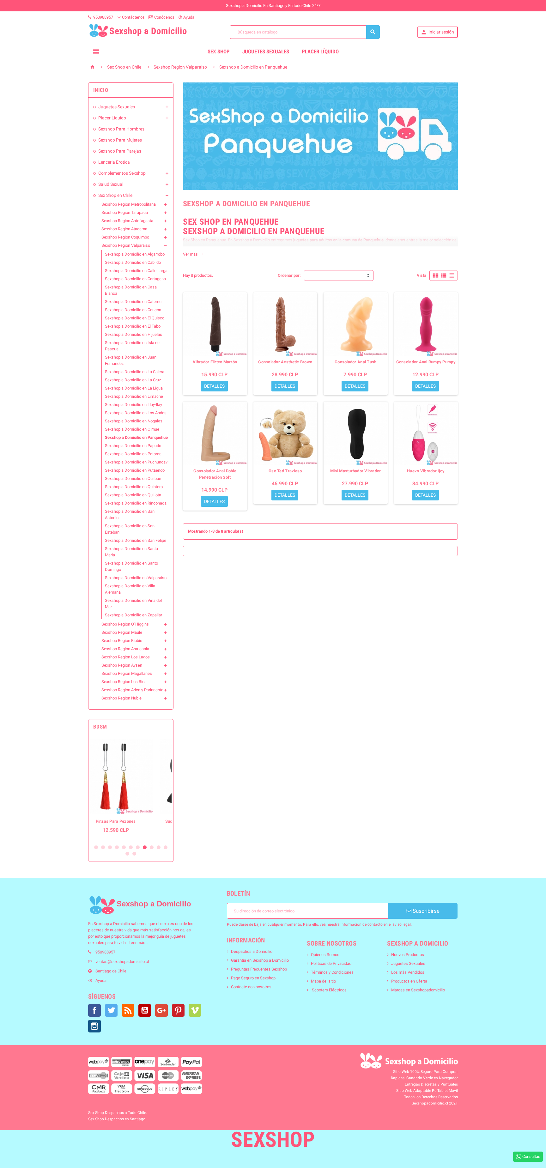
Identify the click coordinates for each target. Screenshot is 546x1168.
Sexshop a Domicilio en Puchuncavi (136, 462)
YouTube (144, 1010)
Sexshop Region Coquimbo (125, 237)
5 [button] (124, 847)
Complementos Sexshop (122, 173)
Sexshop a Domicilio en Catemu (133, 301)
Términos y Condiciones (332, 972)
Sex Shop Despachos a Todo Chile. (117, 1113)
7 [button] (138, 847)
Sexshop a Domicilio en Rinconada (136, 503)
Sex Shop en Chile (115, 195)
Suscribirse (425, 911)
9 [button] (152, 847)
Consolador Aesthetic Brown (285, 362)
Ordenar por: (289, 275)
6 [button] (131, 847)
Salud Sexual (110, 184)
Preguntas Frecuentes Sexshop (259, 969)
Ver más (193, 254)
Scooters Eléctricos (329, 990)
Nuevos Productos (407, 954)
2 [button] (103, 847)
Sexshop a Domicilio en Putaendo (135, 470)
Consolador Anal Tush (355, 362)
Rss (128, 1010)
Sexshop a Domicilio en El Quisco (134, 318)
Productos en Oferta (409, 981)
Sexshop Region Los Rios (124, 681)
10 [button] (159, 847)
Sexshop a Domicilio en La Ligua (134, 388)
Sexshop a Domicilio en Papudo (133, 445)
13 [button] (134, 854)
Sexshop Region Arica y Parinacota (132, 689)
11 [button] (165, 847)
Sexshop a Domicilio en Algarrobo (135, 254)
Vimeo (195, 1010)
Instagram (94, 1026)
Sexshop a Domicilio (112, 923)
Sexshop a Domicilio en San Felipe (135, 540)
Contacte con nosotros (251, 986)
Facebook (94, 1010)
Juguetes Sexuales (265, 51)
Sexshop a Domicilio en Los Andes (136, 412)
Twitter (111, 1010)
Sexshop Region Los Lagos (125, 657)
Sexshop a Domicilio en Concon (133, 309)
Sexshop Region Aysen (121, 665)
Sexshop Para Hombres (121, 128)
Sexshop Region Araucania (125, 648)
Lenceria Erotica (114, 162)
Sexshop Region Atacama (124, 229)
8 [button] (145, 847)
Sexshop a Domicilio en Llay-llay (133, 404)
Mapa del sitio (323, 981)
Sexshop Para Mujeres (120, 139)
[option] (131, 789)
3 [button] (110, 847)
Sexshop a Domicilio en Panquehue (136, 437)
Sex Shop (219, 51)
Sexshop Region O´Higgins (125, 624)
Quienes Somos (325, 954)
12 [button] (127, 854)
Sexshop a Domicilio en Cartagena (135, 278)
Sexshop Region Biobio (121, 640)
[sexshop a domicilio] (102, 905)
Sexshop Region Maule (121, 632)
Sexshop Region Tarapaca (124, 212)
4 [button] (117, 847)
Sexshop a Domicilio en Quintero (134, 486)
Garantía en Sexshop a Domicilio (260, 960)
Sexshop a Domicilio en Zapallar (133, 615)
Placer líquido (320, 51)
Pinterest (178, 1010)
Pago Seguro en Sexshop (253, 978)
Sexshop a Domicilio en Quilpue (133, 478)
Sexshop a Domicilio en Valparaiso (136, 577)
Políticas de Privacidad (331, 963)
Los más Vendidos (407, 972)
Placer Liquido (112, 117)
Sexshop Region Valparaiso (125, 245)
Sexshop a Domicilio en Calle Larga (136, 270)
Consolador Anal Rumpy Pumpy (426, 362)
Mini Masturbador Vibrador (355, 471)
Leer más (137, 942)
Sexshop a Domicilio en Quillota (133, 495)
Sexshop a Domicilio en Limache (134, 396)
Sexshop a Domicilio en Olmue (132, 429)
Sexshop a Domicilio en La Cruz (133, 380)
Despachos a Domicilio (251, 951)
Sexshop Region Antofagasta (127, 220)
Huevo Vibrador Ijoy (426, 471)
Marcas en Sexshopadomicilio (418, 990)
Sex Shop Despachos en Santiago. (117, 1119)
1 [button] (96, 847)
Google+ (161, 1010)
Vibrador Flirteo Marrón (215, 362)
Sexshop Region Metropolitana (128, 204)
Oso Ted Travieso (285, 471)
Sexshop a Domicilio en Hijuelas (133, 334)
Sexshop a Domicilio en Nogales (133, 421)
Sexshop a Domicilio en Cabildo (133, 262)
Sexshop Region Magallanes (126, 673)
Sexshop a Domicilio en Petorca (133, 453)
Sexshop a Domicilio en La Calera (134, 371)
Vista (421, 275)
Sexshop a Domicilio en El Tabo (133, 326)
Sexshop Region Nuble (121, 698)
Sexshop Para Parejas (119, 151)
